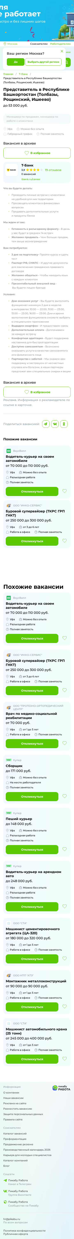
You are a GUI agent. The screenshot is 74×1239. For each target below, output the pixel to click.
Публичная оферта (15, 1233)
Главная (8, 74)
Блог (6, 1165)
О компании (11, 1092)
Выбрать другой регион (43, 61)
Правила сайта (12, 1119)
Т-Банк (23, 74)
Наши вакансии (13, 1097)
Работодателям (60, 43)
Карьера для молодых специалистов (27, 1155)
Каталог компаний (15, 1160)
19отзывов (53, 170)
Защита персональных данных (23, 1114)
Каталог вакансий (15, 1133)
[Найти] (66, 62)
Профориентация (14, 1138)
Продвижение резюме (18, 1144)
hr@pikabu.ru (11, 1219)
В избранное (40, 153)
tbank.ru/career (30, 179)
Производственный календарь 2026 (26, 1149)
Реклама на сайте (15, 1103)
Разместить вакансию (17, 1108)
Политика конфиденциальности (24, 1230)
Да (15, 61)
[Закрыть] (62, 51)
